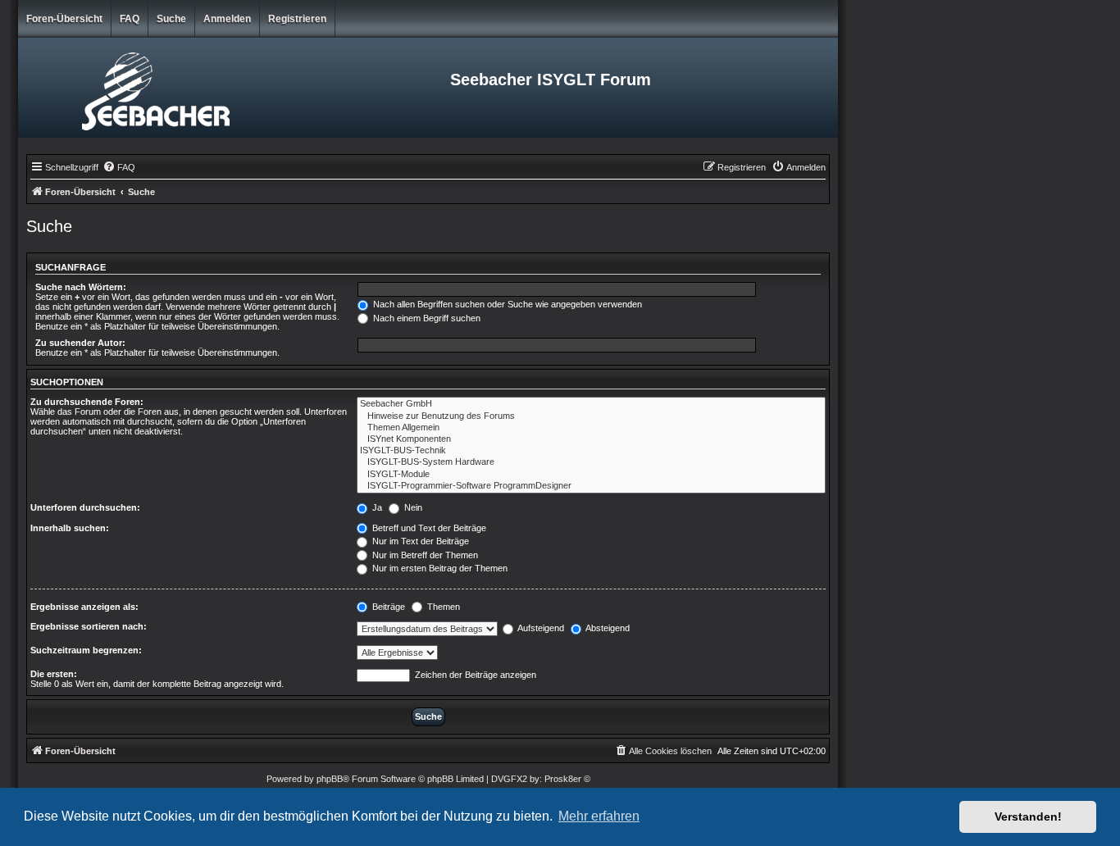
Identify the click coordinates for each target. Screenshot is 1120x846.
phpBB (329, 779)
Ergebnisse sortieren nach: (88, 626)
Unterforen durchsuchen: (85, 507)
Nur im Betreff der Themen (424, 555)
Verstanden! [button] (1028, 816)
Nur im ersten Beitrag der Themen (439, 568)
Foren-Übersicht (64, 19)
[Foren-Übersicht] (154, 88)
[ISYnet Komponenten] (591, 439)
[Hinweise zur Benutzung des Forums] (591, 416)
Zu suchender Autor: (80, 343)
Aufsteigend (540, 628)
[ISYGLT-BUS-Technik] (591, 451)
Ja (376, 507)
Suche (171, 19)
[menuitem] (118, 167)
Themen (442, 607)
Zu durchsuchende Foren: (86, 402)
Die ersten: (53, 674)
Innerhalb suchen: (69, 528)
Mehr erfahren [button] (599, 816)
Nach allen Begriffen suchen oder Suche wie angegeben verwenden (506, 304)
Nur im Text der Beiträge (419, 541)
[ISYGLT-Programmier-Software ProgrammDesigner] (591, 486)
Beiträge (387, 607)
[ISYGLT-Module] (591, 474)
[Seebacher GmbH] (591, 404)
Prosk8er (562, 779)
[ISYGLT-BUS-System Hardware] (591, 462)
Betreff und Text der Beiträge (428, 528)
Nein (412, 507)
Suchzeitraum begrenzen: (86, 650)
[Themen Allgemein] (591, 428)
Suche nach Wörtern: (80, 287)
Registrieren (297, 19)
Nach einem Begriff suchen (425, 318)
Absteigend (607, 628)
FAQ (129, 19)
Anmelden (227, 19)
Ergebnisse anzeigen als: (84, 607)
